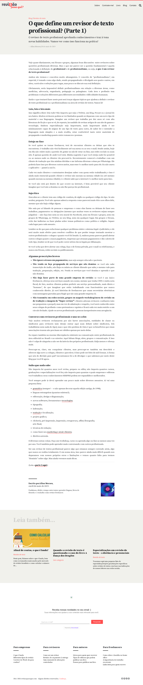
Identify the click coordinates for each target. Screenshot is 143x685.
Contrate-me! (108, 5)
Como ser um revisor (51, 655)
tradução (37, 413)
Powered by (71, 627)
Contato (132, 5)
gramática (37, 388)
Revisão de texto (39, 18)
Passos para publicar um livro (84, 662)
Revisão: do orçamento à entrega (55, 658)
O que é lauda (18, 655)
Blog (125, 5)
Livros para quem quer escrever (85, 655)
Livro (118, 5)
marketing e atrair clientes (59, 432)
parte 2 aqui (41, 465)
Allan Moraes (35, 47)
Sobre (97, 5)
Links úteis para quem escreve (114, 665)
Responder (97, 622)
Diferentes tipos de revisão (23, 658)
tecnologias (67, 400)
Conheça (62, 679)
